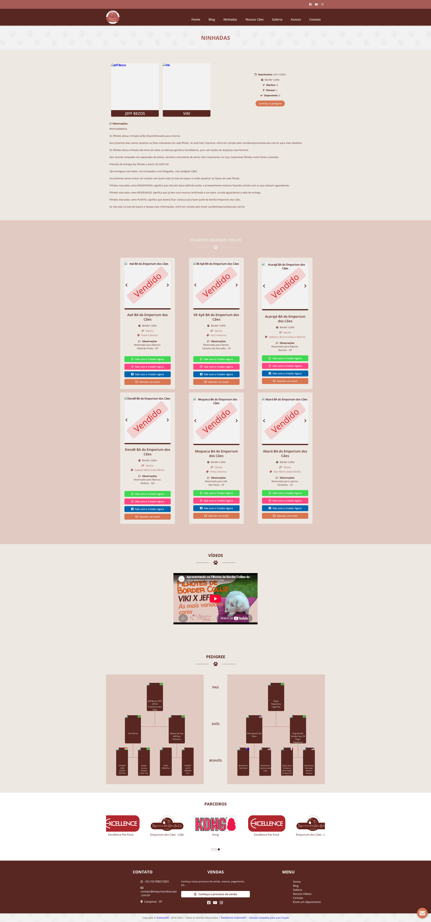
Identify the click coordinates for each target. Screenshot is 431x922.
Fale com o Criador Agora (149, 359)
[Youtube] (316, 4)
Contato (315, 19)
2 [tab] (215, 849)
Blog (296, 886)
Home (195, 19)
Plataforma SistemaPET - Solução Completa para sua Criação (255, 917)
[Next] (169, 285)
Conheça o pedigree (270, 103)
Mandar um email (149, 382)
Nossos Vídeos (302, 894)
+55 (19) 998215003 (156, 881)
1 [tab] (212, 849)
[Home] (113, 17)
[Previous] (126, 285)
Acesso (296, 19)
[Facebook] (310, 4)
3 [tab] (219, 849)
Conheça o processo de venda (217, 894)
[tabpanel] (215, 824)
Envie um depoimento (307, 902)
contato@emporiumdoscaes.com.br (159, 893)
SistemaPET (163, 917)
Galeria (297, 890)
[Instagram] (322, 4)
